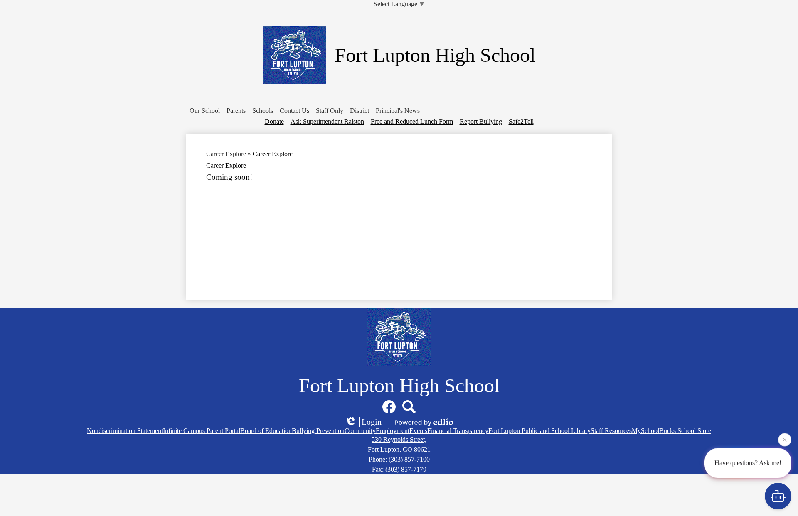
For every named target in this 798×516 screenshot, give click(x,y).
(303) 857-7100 (409, 459)
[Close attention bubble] (784, 438)
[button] (204, 111)
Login (372, 421)
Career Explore (226, 153)
